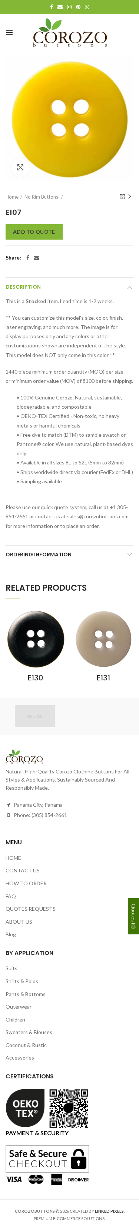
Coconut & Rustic (26, 1045)
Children (15, 1019)
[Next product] (129, 196)
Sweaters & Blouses (29, 1032)
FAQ (11, 896)
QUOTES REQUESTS (31, 909)
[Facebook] (28, 257)
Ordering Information (39, 554)
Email (60, 7)
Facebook (51, 7)
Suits (11, 968)
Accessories (20, 1057)
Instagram (69, 7)
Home (12, 197)
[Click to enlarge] (20, 167)
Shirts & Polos (22, 981)
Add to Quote (34, 232)
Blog (11, 934)
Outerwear (19, 1006)
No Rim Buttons (41, 197)
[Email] (36, 257)
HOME (13, 858)
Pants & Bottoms (26, 994)
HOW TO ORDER (26, 883)
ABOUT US (19, 922)
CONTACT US (23, 870)
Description (23, 287)
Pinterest (78, 7)
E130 (35, 678)
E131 (103, 678)
